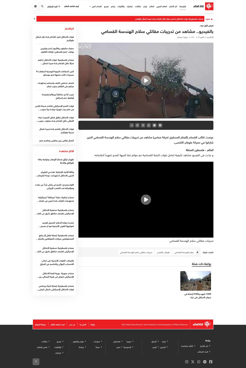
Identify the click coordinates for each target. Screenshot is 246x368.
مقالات (138, 6)
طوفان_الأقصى (163, 252)
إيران (145, 6)
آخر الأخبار (173, 6)
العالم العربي (161, 6)
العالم (151, 6)
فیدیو (106, 6)
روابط (93, 324)
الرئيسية (183, 6)
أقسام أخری (96, 6)
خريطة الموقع (40, 324)
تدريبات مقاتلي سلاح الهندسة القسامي (191, 240)
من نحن (72, 324)
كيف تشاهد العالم (71, 6)
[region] (146, 81)
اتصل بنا (83, 324)
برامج (113, 6)
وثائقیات (120, 6)
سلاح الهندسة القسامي (184, 252)
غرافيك (130, 6)
